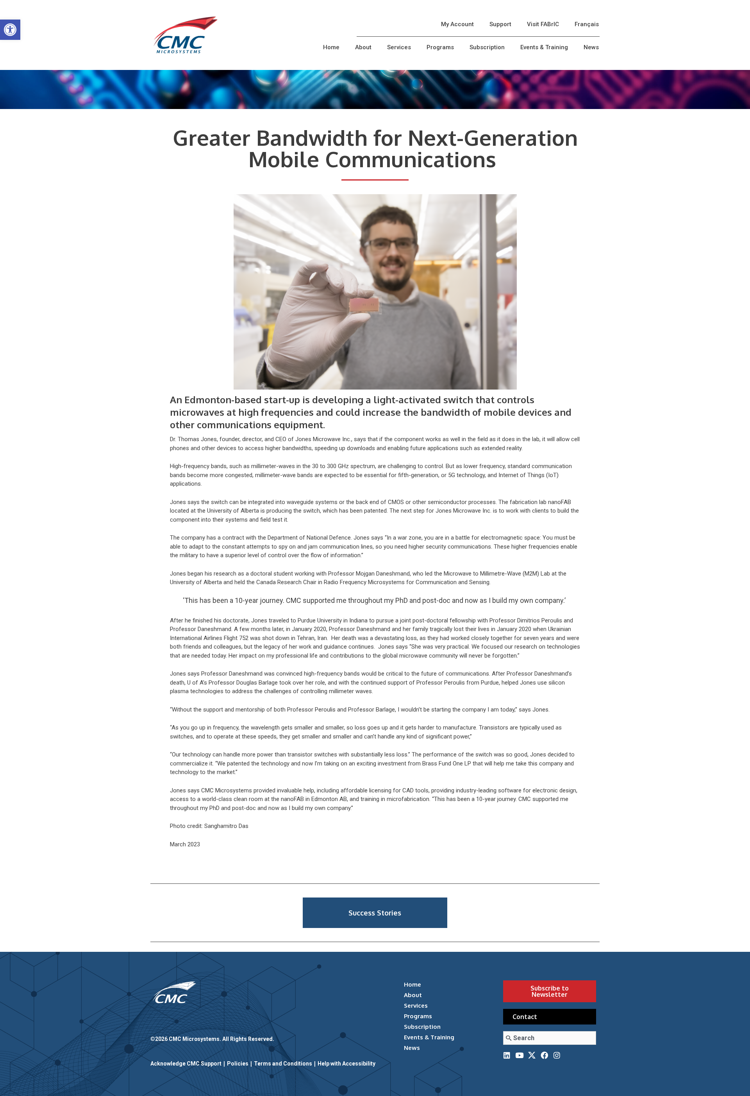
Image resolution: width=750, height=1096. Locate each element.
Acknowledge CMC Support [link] (185, 1063)
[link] (10, 30)
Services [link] (399, 47)
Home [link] (331, 47)
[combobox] (549, 1038)
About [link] (363, 47)
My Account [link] (457, 24)
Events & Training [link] (544, 47)
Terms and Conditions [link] (283, 1063)
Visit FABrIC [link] (543, 24)
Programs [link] (440, 47)
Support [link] (500, 24)
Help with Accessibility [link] (346, 1063)
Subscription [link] (487, 47)
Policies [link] (237, 1063)
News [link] (591, 47)
